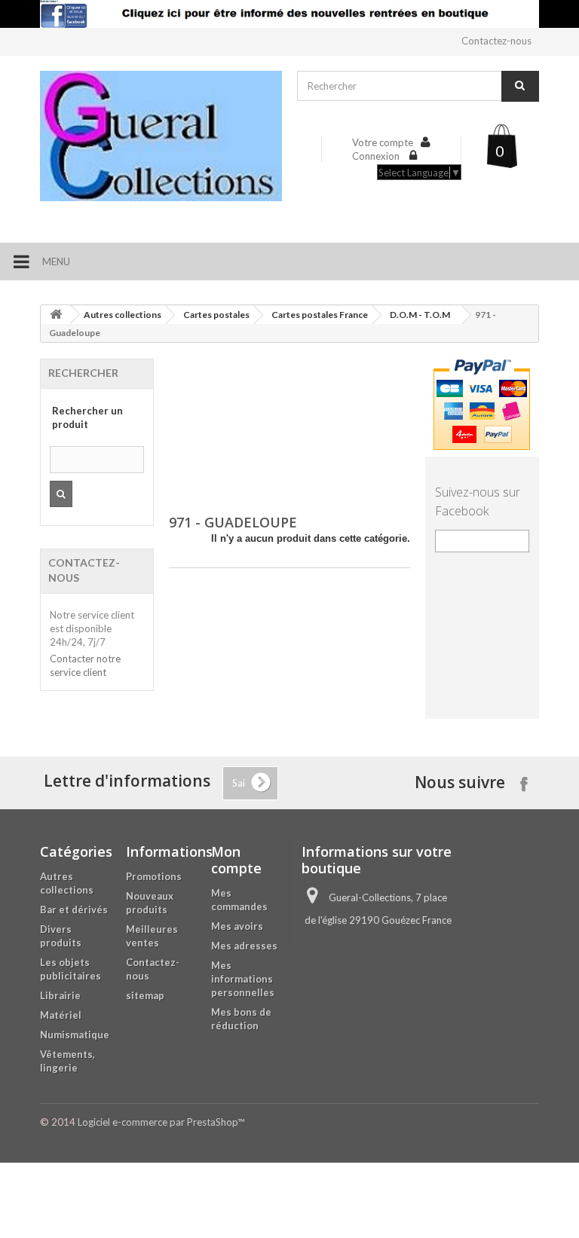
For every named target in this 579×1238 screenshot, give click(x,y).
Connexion (377, 156)
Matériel (60, 1015)
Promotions (154, 876)
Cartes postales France (319, 314)
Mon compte (236, 859)
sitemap (145, 995)
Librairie (60, 995)
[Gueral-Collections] (161, 136)
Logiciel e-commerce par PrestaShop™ (161, 1122)
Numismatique (74, 1035)
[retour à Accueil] (55, 314)
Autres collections (122, 314)
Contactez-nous (496, 41)
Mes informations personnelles (242, 978)
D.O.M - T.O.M (420, 314)
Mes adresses (244, 946)
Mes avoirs (237, 926)
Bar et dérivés (74, 909)
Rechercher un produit (87, 417)
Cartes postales (216, 314)
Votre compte (382, 142)
